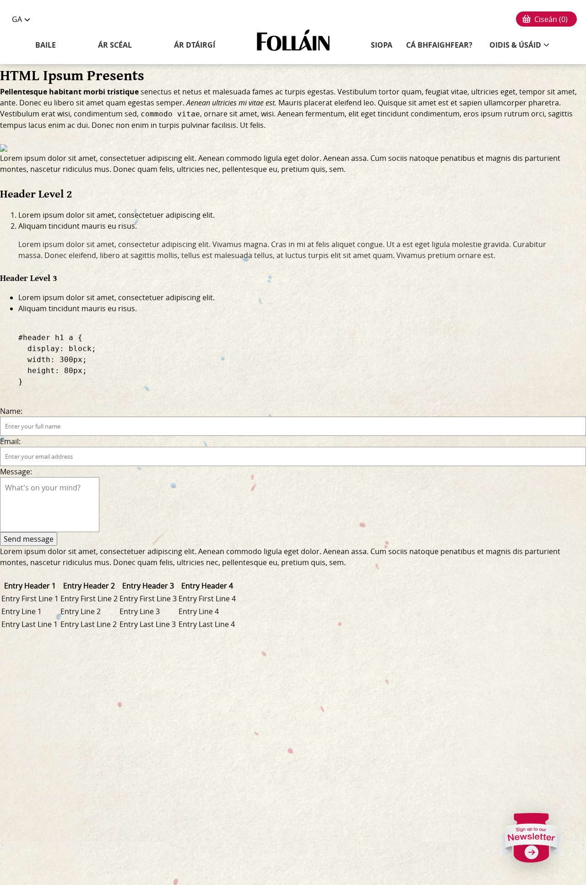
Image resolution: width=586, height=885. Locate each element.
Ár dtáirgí (194, 45)
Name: (11, 411)
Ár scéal (115, 45)
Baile (45, 45)
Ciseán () (551, 19)
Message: (16, 472)
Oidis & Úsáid (515, 45)
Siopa (381, 45)
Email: (10, 441)
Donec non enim (120, 125)
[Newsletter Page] (531, 841)
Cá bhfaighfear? (439, 45)
